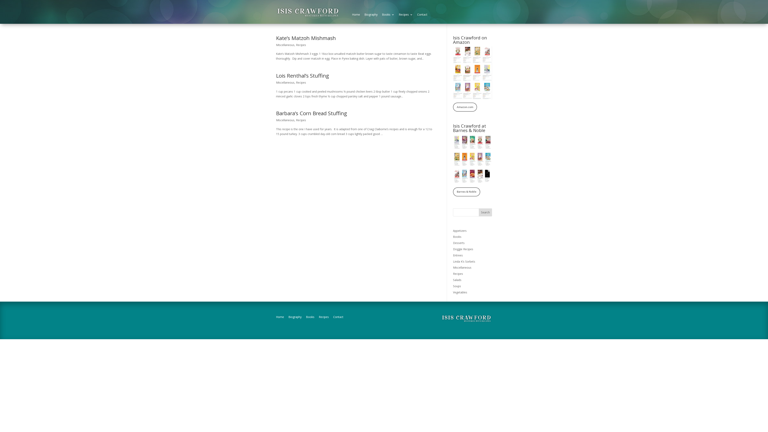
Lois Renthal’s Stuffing (302, 75)
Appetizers (460, 231)
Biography (371, 14)
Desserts (459, 243)
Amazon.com (465, 107)
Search (485, 212)
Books (386, 14)
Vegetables (460, 292)
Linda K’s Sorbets (464, 261)
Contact (422, 14)
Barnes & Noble (466, 191)
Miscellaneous (285, 45)
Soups (457, 286)
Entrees (458, 255)
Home (356, 14)
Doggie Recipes (463, 249)
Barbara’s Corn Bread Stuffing (311, 113)
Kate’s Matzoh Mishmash (306, 38)
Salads (457, 280)
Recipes (404, 14)
